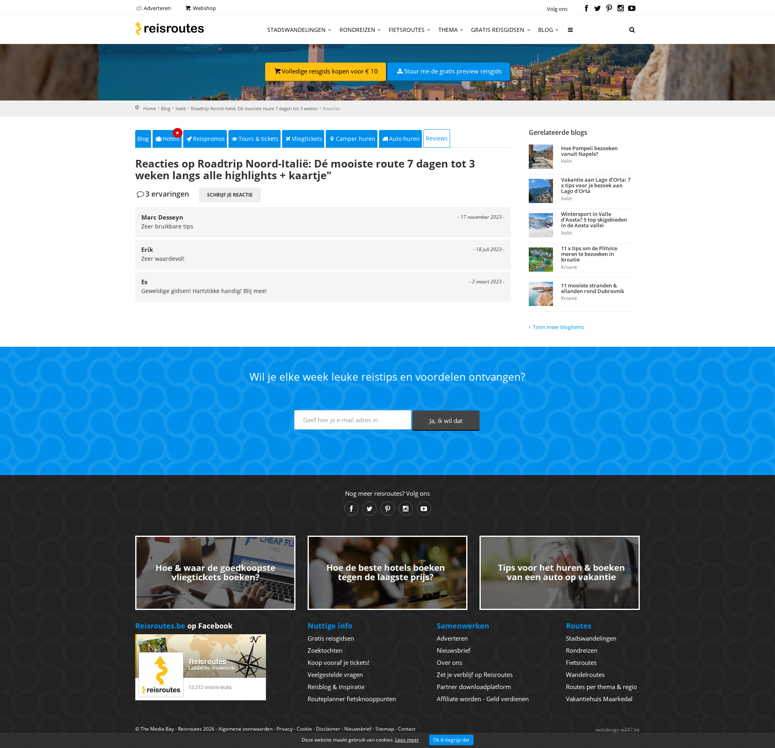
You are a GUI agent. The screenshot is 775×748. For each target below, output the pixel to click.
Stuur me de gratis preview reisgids (453, 71)
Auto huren (404, 138)
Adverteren (156, 8)
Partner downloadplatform (474, 687)
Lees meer (407, 739)
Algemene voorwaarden (245, 728)
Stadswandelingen (296, 30)
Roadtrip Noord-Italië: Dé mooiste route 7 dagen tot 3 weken (254, 108)
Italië (181, 108)
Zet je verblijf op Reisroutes (475, 674)
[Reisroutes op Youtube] (632, 9)
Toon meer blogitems (558, 327)
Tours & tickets (259, 138)
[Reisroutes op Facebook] (586, 9)
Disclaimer (328, 728)
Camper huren (355, 138)
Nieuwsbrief (453, 650)
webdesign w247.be (617, 729)
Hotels (171, 136)
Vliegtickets (307, 138)
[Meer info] (571, 33)
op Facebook (183, 626)
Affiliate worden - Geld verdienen (483, 699)
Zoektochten (325, 650)
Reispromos (209, 138)
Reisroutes (169, 28)
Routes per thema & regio (601, 687)
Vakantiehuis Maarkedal (599, 699)
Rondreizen (357, 30)
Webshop (204, 8)
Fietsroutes (407, 30)
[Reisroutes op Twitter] (598, 9)
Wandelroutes (585, 674)
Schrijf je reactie (230, 194)
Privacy (284, 728)
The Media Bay (157, 728)
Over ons (449, 662)
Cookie (304, 728)
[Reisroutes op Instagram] (621, 9)
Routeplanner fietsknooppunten (352, 699)
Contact (406, 728)
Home (149, 108)
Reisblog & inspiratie (336, 687)
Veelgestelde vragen (335, 674)
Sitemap (384, 728)
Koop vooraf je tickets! (338, 662)
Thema (448, 30)
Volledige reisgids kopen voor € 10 (330, 71)
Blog (545, 30)
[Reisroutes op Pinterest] (609, 9)
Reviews (437, 138)
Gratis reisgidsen (497, 30)
